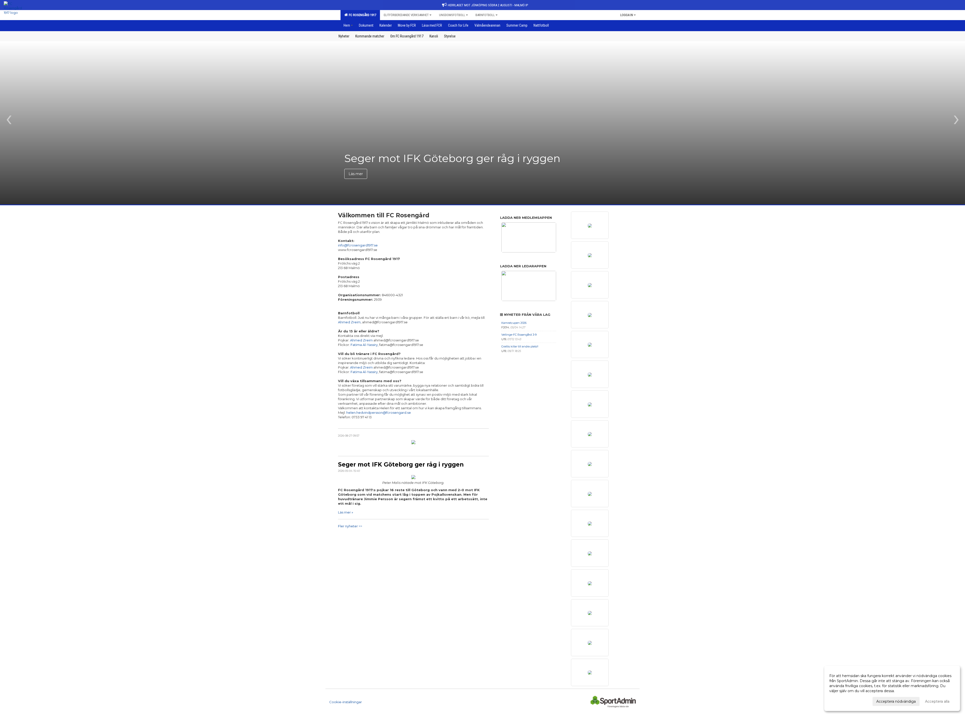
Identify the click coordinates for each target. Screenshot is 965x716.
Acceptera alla (937, 701)
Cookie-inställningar (345, 702)
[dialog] (892, 688)
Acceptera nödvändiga (896, 701)
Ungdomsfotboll (452, 15)
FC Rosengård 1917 (361, 15)
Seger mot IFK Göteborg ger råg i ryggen (401, 464)
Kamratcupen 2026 (513, 323)
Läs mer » (345, 512)
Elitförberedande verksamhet (406, 15)
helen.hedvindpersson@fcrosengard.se (378, 413)
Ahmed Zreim (349, 322)
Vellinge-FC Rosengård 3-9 (519, 334)
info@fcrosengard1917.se (358, 245)
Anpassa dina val (843, 700)
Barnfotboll (485, 15)
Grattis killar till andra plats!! (519, 346)
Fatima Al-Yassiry (364, 345)
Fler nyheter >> (350, 526)
